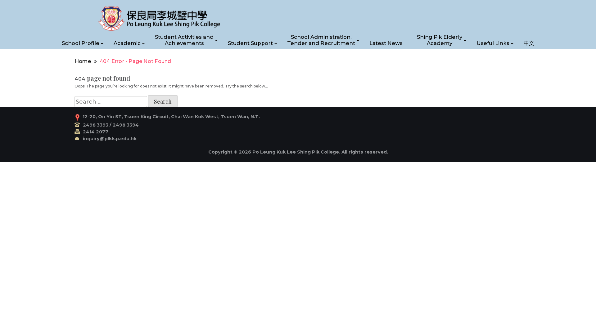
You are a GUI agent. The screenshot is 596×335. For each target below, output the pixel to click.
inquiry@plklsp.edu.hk (110, 138)
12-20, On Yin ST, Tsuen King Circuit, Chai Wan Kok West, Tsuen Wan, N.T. (171, 116)
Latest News (386, 43)
